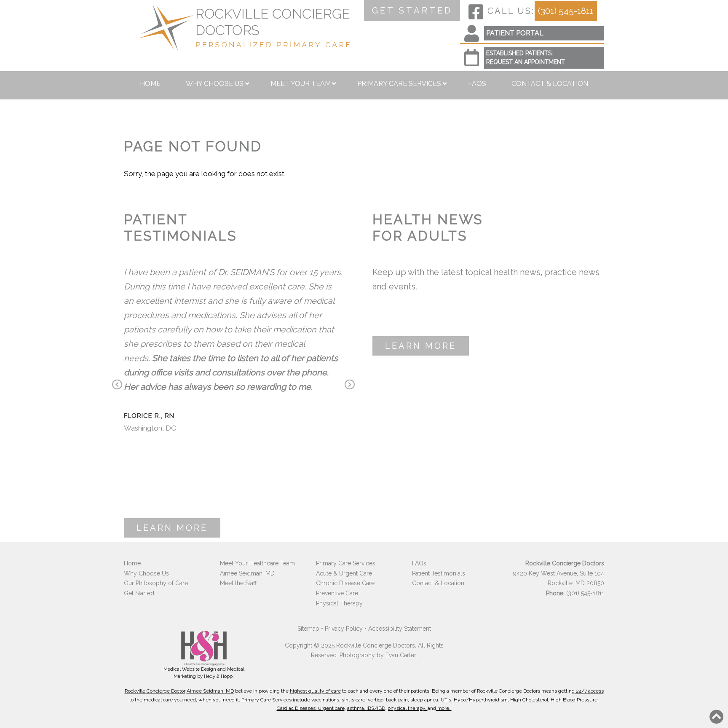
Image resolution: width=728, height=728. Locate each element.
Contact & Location (549, 84)
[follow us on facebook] (476, 12)
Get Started (139, 593)
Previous (117, 385)
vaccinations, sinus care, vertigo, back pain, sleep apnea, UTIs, (381, 700)
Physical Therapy (339, 603)
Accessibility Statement (399, 628)
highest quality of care (315, 691)
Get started (412, 10)
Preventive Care (337, 593)
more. (444, 708)
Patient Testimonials (438, 573)
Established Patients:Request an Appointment (525, 57)
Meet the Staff (238, 583)
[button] (716, 716)
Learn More (172, 528)
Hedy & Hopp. (219, 676)
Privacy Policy (344, 628)
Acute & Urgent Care (344, 573)
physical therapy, (408, 708)
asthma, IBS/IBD (366, 708)
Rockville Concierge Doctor (155, 691)
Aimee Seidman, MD (247, 573)
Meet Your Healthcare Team (257, 563)
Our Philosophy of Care (156, 583)
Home (150, 84)
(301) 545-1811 (566, 10)
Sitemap (308, 628)
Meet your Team (300, 84)
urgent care (331, 708)
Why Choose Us (215, 84)
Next (350, 385)
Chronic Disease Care (345, 583)
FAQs (477, 84)
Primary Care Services (399, 84)
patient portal (514, 33)
